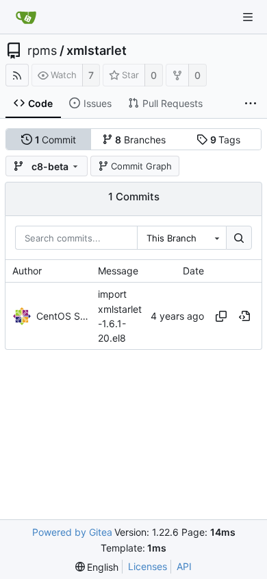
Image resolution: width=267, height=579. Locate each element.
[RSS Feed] (17, 75)
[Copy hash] (221, 316)
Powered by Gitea (72, 532)
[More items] (251, 103)
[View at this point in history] (244, 316)
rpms (42, 51)
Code (40, 103)
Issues (98, 103)
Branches (140, 139)
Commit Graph (141, 166)
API (184, 566)
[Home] (26, 17)
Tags (225, 139)
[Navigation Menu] (248, 17)
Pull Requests (172, 103)
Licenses (147, 566)
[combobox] (181, 238)
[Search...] (239, 238)
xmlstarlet (96, 51)
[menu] (97, 567)
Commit (56, 139)
